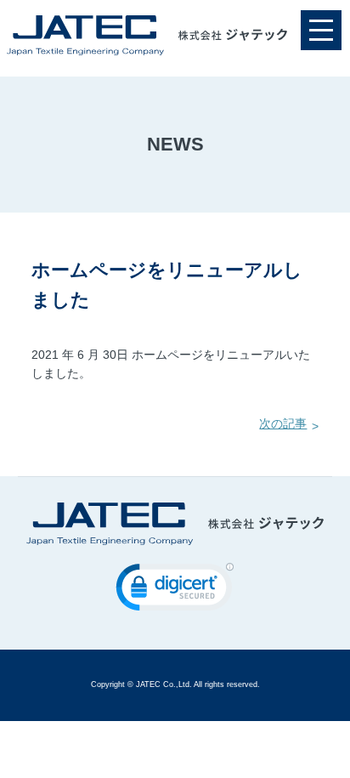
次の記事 (283, 423)
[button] (175, 591)
